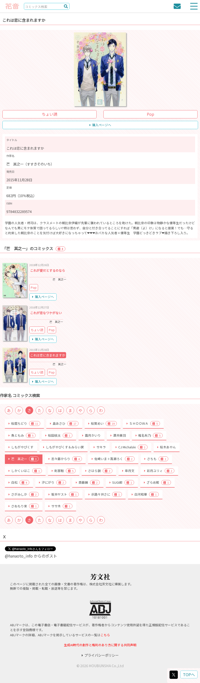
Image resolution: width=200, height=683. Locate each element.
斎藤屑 (88, 482)
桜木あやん (168, 447)
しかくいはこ (25, 470)
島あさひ (64, 423)
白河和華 (145, 494)
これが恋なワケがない (46, 312)
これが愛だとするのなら (47, 270)
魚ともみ (22, 435)
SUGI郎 (122, 482)
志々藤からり (65, 458)
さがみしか (24, 494)
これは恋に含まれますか (47, 355)
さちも (156, 458)
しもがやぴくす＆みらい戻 (65, 447)
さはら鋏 (99, 470)
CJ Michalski (131, 447)
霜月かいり (93, 435)
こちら (105, 635)
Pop (150, 114)
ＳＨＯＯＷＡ (143, 423)
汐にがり (53, 482)
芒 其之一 (24, 458)
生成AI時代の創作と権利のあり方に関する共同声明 (100, 645)
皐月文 (129, 470)
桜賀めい (103, 423)
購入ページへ (101, 125)
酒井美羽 (119, 435)
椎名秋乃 (149, 435)
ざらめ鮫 (158, 482)
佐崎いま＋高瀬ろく (113, 458)
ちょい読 (49, 114)
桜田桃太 (59, 435)
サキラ (101, 447)
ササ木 (60, 506)
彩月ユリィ (159, 470)
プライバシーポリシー (101, 655)
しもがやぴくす (22, 447)
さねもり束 (24, 506)
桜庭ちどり (24, 423)
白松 (19, 482)
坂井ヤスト (64, 494)
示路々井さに (105, 494)
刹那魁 (63, 470)
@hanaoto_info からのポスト (31, 556)
